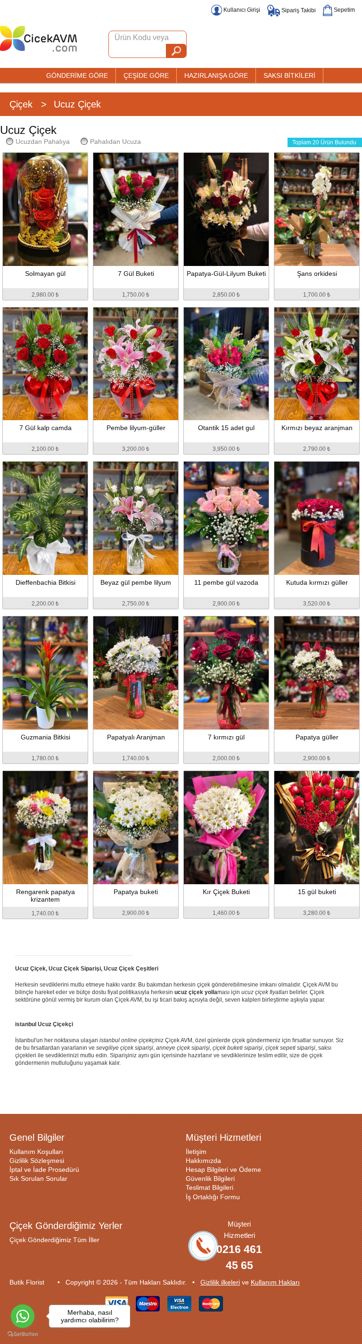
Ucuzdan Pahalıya (43, 141)
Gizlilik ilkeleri (220, 1282)
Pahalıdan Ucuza (115, 141)
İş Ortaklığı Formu (213, 1197)
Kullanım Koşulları (36, 1151)
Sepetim (343, 10)
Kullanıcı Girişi (241, 10)
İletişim (196, 1151)
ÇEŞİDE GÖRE (146, 75)
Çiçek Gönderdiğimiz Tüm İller (54, 1240)
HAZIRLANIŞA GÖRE (216, 75)
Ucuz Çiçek (77, 104)
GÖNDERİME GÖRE (77, 75)
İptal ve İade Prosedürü (44, 1169)
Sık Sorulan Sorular (38, 1178)
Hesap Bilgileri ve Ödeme (223, 1169)
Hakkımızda (203, 1160)
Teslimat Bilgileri (209, 1187)
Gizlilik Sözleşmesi (36, 1160)
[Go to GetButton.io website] (23, 1334)
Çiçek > (28, 104)
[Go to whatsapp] (22, 1316)
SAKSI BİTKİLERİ (289, 75)
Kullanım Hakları (275, 1282)
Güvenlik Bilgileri (210, 1178)
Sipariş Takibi (298, 10)
